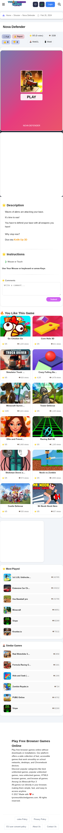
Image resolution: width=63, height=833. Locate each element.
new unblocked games (29, 775)
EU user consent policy (16, 827)
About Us (37, 827)
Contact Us (52, 827)
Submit (53, 299)
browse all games (39, 778)
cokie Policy (22, 819)
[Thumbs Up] (42, 4)
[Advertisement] (31, 164)
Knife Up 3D (20, 239)
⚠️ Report (18, 36)
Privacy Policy (40, 819)
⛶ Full (6, 37)
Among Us (16, 781)
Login (50, 4)
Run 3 (34, 781)
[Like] (35, 4)
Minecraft (26, 781)
